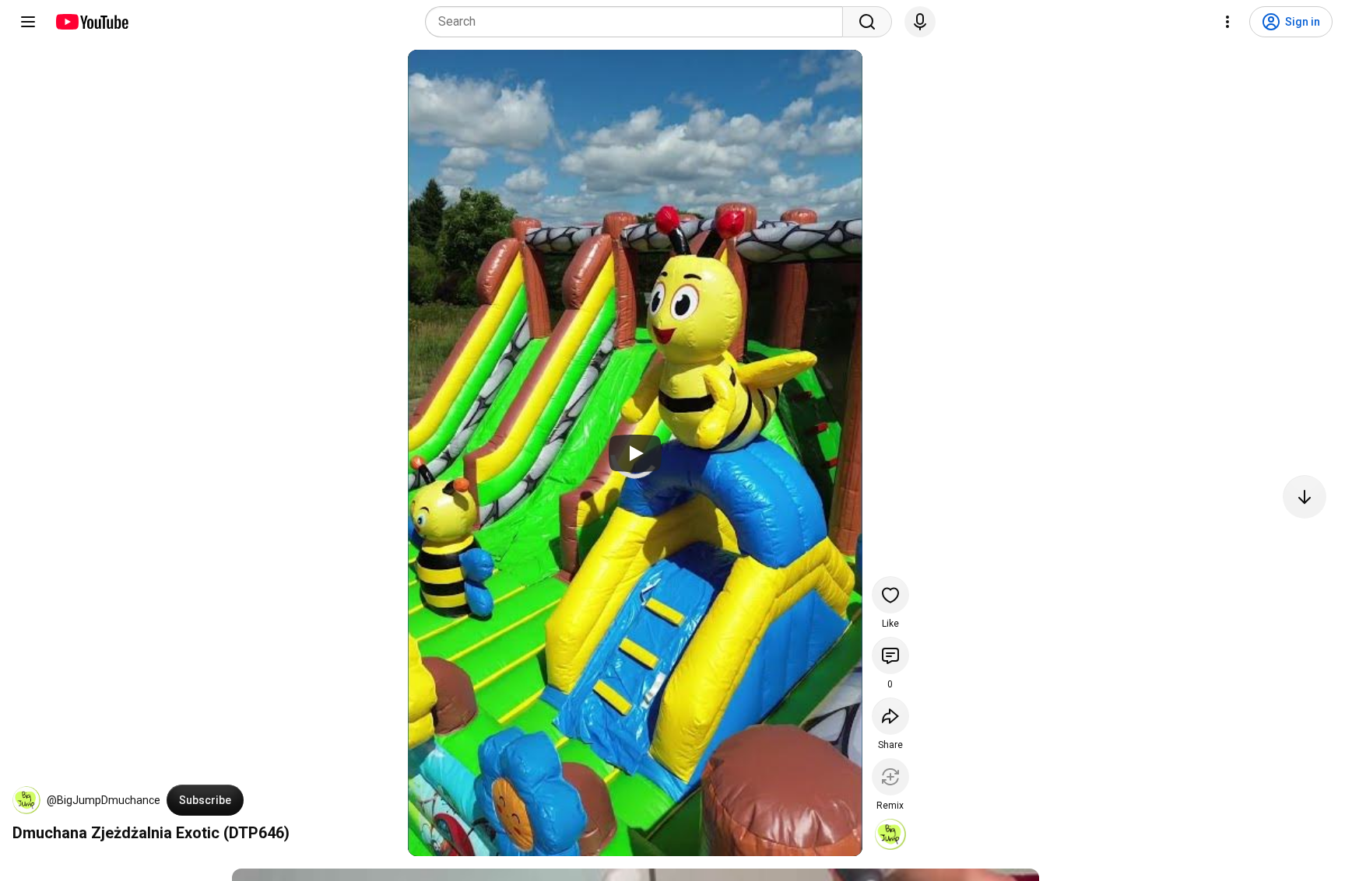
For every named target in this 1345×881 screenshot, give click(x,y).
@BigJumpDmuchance (103, 800)
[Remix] (890, 776)
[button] (26, 800)
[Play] (635, 453)
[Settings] (1227, 21)
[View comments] (890, 655)
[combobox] (638, 21)
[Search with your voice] (920, 21)
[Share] (890, 716)
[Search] (867, 21)
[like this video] (890, 595)
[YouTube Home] (91, 22)
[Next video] (1304, 497)
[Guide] (28, 21)
